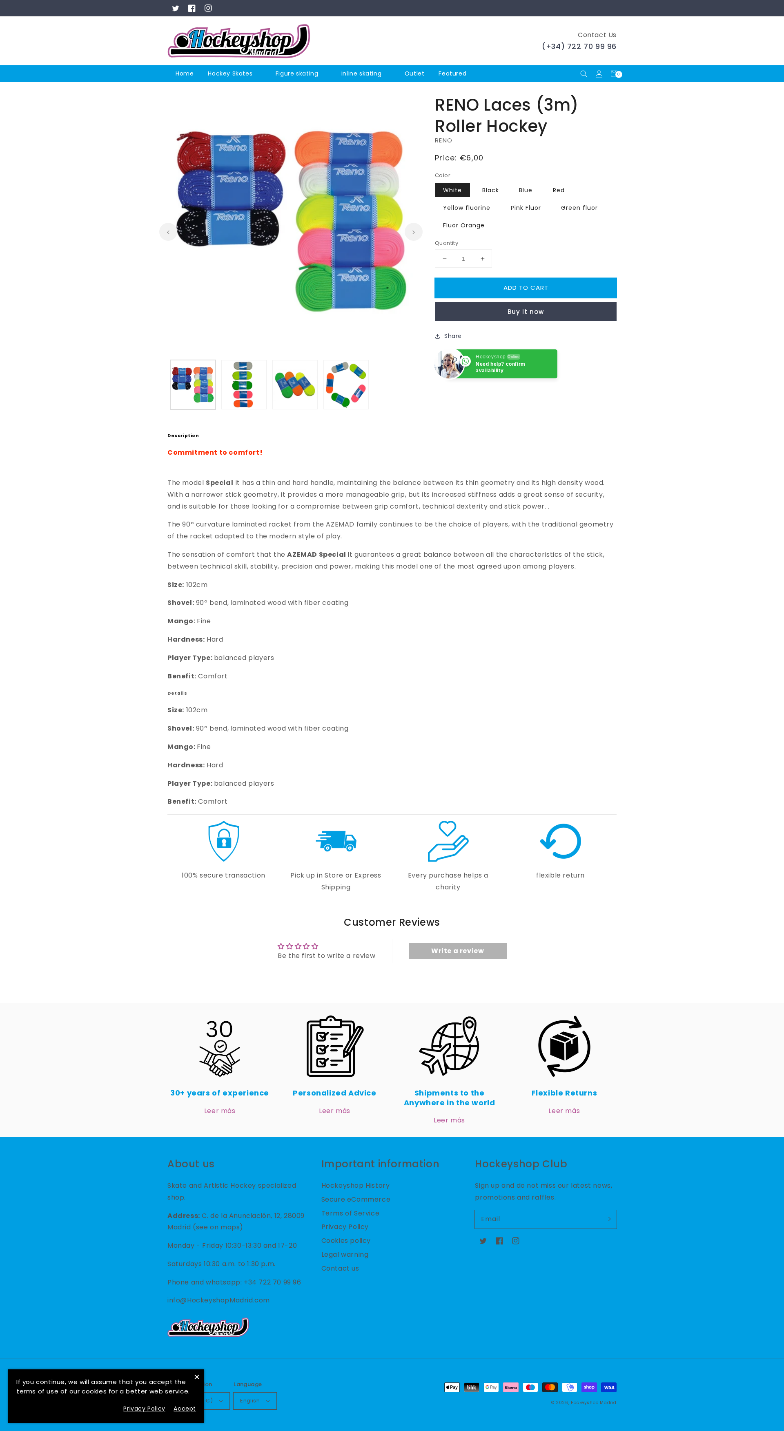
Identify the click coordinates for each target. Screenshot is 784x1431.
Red (559, 190)
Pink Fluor (526, 208)
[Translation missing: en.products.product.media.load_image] (193, 384)
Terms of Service (350, 1213)
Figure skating (297, 73)
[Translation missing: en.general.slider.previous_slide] (168, 232)
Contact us (340, 1268)
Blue (525, 190)
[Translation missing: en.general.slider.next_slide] (414, 232)
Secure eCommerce (356, 1199)
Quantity (446, 243)
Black (490, 190)
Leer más (220, 1110)
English (250, 1400)
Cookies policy (346, 1240)
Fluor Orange (464, 225)
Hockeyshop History (355, 1185)
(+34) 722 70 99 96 (579, 46)
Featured (453, 73)
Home (185, 73)
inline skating (361, 73)
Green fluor (579, 208)
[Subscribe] (608, 1219)
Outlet (415, 73)
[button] (583, 73)
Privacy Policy (345, 1226)
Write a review (457, 950)
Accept (185, 1408)
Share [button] (453, 336)
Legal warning (345, 1254)
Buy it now (526, 311)
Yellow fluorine (466, 208)
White (452, 190)
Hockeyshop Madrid (594, 1403)
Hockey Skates (230, 73)
